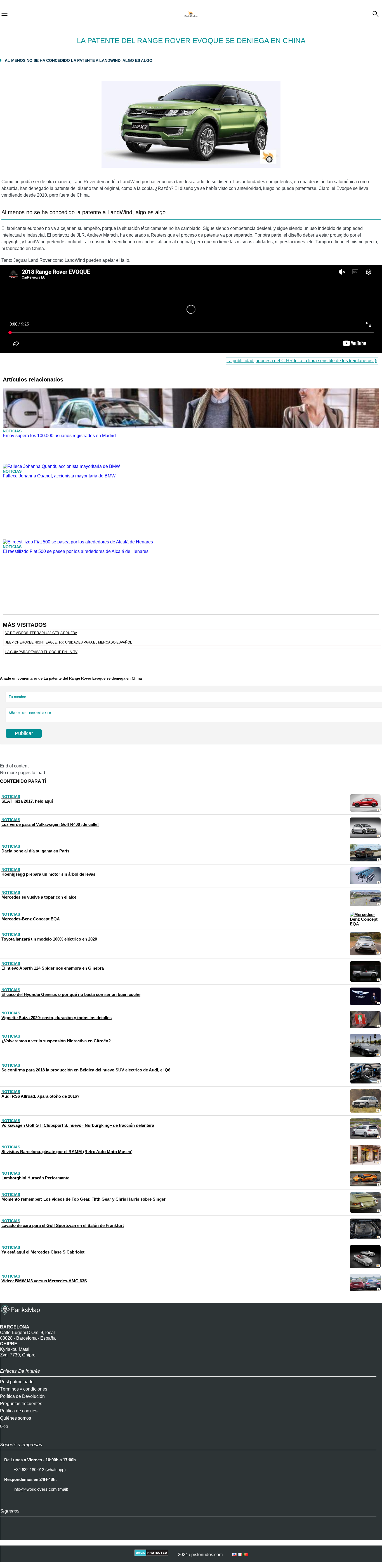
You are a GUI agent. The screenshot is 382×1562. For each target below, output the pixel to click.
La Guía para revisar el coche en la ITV (41, 652)
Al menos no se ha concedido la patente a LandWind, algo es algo (78, 60)
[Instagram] (7, 1534)
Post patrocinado (17, 1381)
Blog (4, 1426)
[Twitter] (21, 1534)
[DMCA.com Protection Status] (151, 1554)
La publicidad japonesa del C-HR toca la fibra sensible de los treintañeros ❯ (302, 360)
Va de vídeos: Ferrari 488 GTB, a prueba (41, 633)
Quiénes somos (15, 1418)
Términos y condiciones (23, 1389)
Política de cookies (18, 1410)
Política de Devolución (22, 1396)
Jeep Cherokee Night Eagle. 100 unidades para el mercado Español (68, 642)
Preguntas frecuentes (21, 1403)
